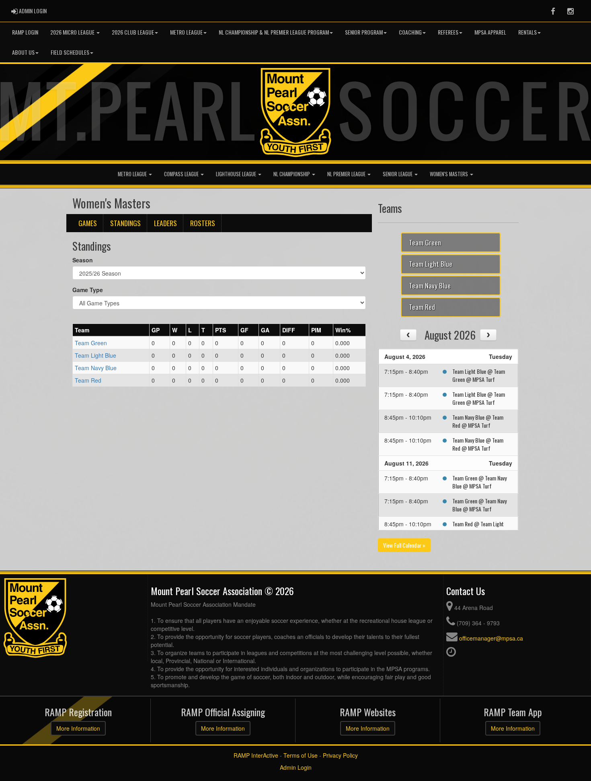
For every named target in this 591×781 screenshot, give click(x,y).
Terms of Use (300, 755)
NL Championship (292, 174)
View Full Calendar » (404, 545)
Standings (125, 223)
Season (82, 260)
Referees (448, 32)
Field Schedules (70, 52)
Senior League (398, 174)
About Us (23, 52)
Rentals (527, 32)
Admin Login (296, 767)
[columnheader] (111, 330)
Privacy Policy (340, 755)
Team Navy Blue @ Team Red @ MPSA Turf (477, 421)
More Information (78, 728)
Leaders (165, 223)
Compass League (182, 174)
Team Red (88, 380)
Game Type (87, 290)
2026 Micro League (73, 32)
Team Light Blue (95, 355)
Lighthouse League (236, 174)
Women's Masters (449, 174)
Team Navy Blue (96, 368)
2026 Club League (133, 32)
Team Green (91, 343)
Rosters (202, 223)
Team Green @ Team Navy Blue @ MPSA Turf (479, 482)
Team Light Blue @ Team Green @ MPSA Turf (478, 375)
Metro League (186, 32)
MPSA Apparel (490, 32)
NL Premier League (347, 174)
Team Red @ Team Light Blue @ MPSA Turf (478, 527)
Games (87, 223)
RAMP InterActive (256, 755)
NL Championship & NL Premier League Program (274, 32)
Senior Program (364, 32)
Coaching (410, 32)
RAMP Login (25, 32)
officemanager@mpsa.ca (491, 638)
